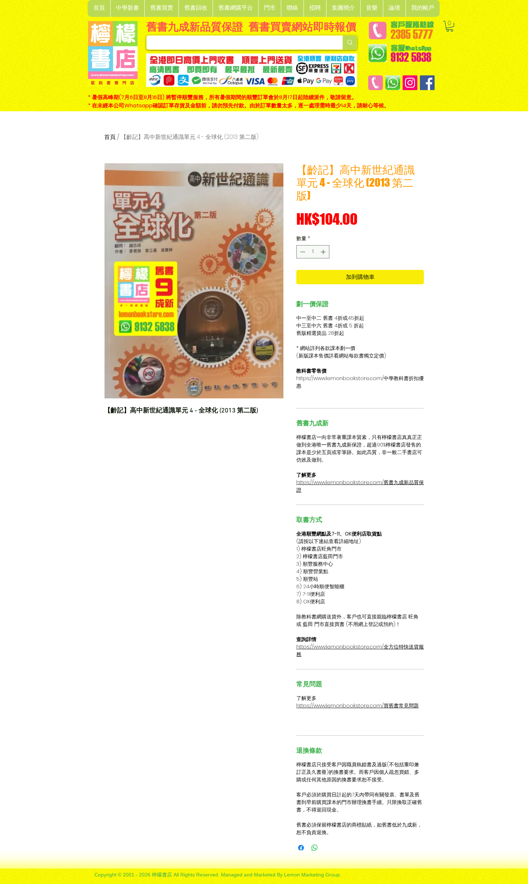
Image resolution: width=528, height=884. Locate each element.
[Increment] (323, 251)
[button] (127, 8)
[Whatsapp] (392, 82)
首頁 (110, 137)
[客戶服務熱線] (375, 82)
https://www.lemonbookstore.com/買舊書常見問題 (357, 705)
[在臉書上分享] (301, 847)
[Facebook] (427, 82)
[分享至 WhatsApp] (314, 847)
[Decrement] (301, 251)
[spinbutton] (312, 251)
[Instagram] (410, 82)
